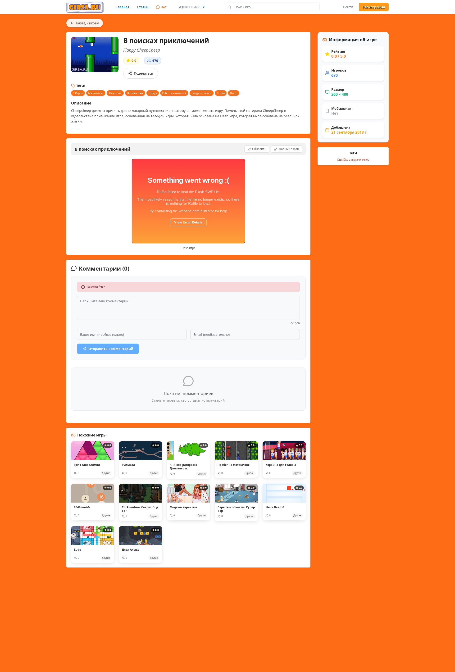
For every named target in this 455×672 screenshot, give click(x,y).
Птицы (152, 93)
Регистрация (374, 7)
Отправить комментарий (110, 348)
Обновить (259, 149)
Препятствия (135, 93)
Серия (221, 93)
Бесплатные (95, 93)
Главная (122, 7)
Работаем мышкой (174, 93)
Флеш (233, 93)
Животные (115, 93)
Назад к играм (87, 23)
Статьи (142, 7)
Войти (348, 7)
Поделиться (143, 73)
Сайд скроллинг (201, 93)
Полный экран (289, 149)
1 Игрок (78, 93)
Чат (164, 7)
